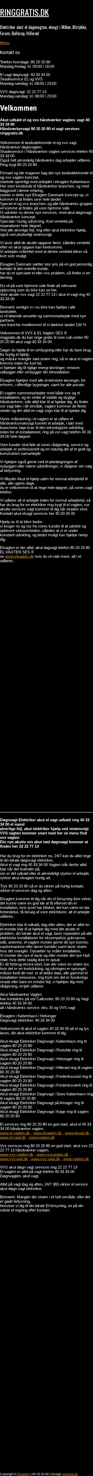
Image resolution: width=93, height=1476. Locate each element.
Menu (5, 43)
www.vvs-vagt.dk (45, 1159)
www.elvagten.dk (19, 556)
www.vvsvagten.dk (52, 1154)
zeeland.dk (70, 1474)
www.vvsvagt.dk (14, 1159)
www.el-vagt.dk (13, 1137)
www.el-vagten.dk (15, 1133)
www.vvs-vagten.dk (16, 1154)
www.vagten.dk (42, 1137)
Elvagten (24, 1474)
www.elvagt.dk (77, 1133)
